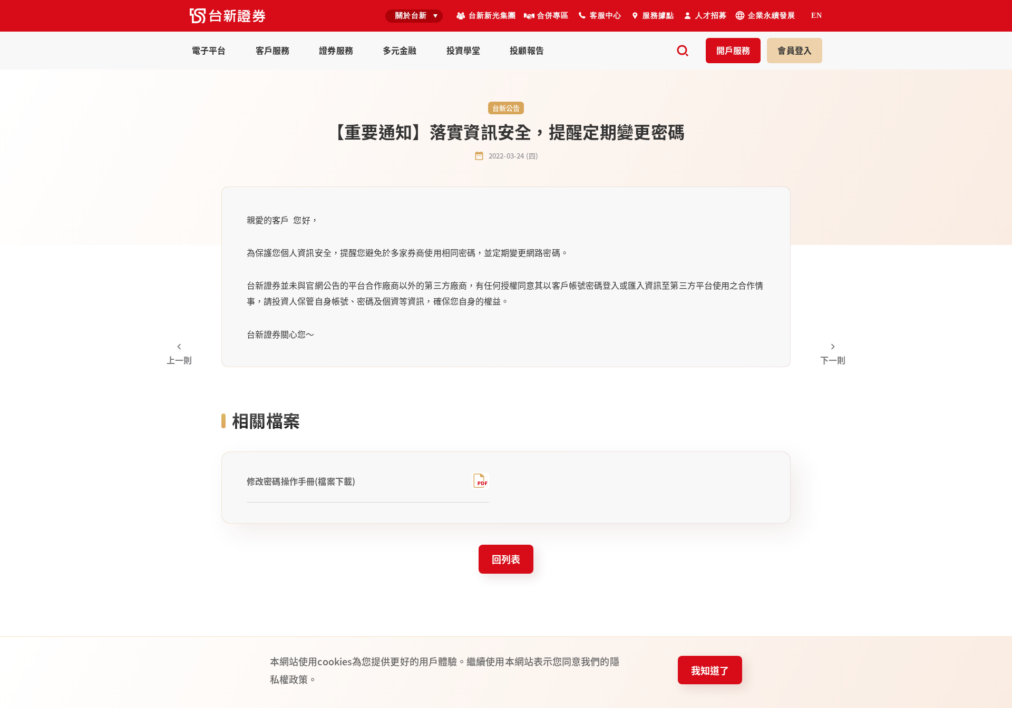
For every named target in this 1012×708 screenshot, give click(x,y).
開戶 (733, 50)
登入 (794, 50)
